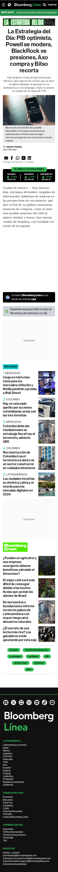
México (6, 750)
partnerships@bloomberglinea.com (20, 855)
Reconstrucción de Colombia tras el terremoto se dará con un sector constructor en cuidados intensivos (19, 460)
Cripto (6, 808)
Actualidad (8, 805)
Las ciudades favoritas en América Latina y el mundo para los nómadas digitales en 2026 (19, 486)
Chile (5, 762)
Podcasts (14, 650)
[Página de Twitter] (13, 702)
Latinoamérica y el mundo (15, 745)
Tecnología (8, 837)
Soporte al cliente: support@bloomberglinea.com (26, 861)
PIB (46, 656)
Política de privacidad (13, 832)
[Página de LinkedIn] (36, 702)
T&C (5, 840)
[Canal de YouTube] (21, 702)
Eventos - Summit (11, 852)
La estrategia (15, 656)
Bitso (29, 669)
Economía (8, 797)
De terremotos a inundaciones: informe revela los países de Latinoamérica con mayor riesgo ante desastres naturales (18, 612)
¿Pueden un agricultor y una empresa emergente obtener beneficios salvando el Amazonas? (20, 566)
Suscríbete (8, 829)
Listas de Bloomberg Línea (15, 817)
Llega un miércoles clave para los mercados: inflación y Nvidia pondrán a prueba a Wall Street (20, 385)
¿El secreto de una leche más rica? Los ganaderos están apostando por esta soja (20, 634)
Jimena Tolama (14, 146)
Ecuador (7, 767)
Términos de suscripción (14, 834)
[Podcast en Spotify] (52, 702)
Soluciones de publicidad (15, 864)
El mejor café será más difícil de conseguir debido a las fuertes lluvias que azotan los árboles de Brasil (19, 588)
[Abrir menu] (3, 4)
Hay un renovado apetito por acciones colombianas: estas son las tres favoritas (19, 409)
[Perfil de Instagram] (29, 702)
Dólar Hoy (8, 802)
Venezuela (8, 759)
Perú (5, 765)
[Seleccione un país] (9, 4)
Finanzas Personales (12, 811)
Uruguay (7, 773)
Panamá (6, 770)
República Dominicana (13, 782)
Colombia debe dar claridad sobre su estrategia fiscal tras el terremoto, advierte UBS (19, 434)
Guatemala (8, 784)
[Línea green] (29, 547)
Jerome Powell (20, 663)
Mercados (8, 800)
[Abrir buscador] (44, 4)
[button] (6, 158)
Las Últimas (33, 656)
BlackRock (39, 663)
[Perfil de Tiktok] (44, 702)
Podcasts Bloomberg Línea (36, 650)
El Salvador (8, 779)
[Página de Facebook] (5, 702)
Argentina (7, 753)
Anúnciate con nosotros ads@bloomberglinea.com (27, 858)
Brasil (5, 748)
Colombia (7, 756)
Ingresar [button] (52, 4)
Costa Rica (8, 776)
